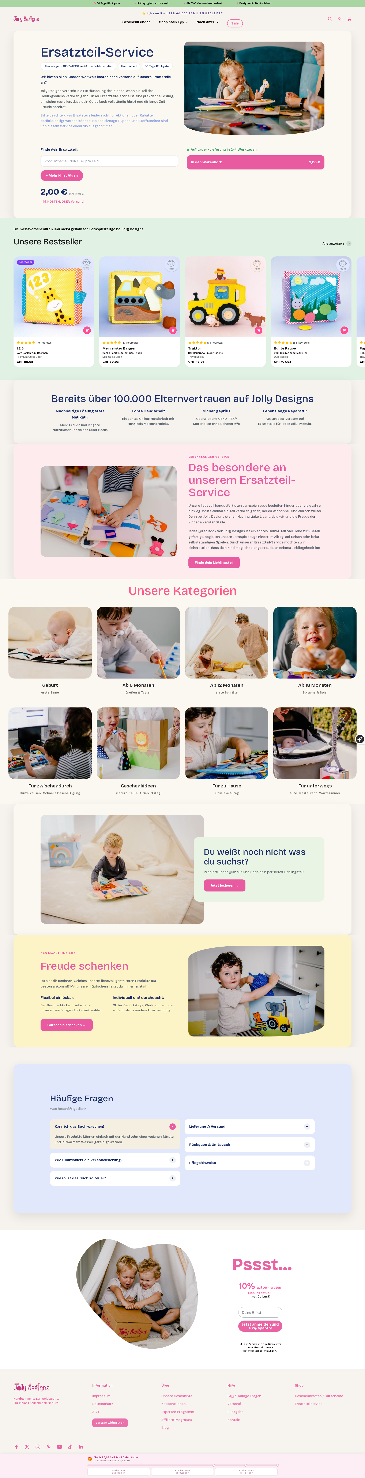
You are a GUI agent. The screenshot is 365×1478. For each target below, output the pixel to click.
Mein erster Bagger (119, 348)
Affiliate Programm (176, 1420)
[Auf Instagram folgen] (38, 1447)
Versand (234, 1404)
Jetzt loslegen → (225, 885)
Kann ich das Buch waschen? (80, 1126)
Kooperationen (173, 1404)
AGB (95, 1412)
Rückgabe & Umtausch (209, 1144)
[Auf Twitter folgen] (27, 1447)
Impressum (101, 1396)
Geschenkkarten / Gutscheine (319, 1396)
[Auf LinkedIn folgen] (81, 1447)
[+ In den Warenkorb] (87, 330)
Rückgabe (235, 1412)
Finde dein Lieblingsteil (214, 563)
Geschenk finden (136, 22)
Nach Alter (205, 22)
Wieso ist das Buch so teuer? (80, 1178)
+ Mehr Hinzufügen (62, 175)
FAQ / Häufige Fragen (244, 1396)
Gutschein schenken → (66, 1025)
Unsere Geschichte (176, 1396)
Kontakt (234, 1420)
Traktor (194, 348)
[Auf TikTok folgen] (70, 1447)
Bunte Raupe (285, 348)
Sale (235, 23)
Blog (165, 1428)
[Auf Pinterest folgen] (49, 1447)
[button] (54, 342)
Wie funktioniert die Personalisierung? (88, 1160)
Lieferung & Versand (207, 1126)
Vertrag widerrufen (110, 1423)
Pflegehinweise (202, 1163)
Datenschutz (102, 1404)
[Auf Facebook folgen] (16, 1447)
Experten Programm (177, 1412)
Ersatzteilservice (308, 1404)
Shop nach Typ (171, 22)
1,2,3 (20, 348)
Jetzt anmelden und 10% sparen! (260, 1326)
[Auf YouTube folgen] (59, 1447)
